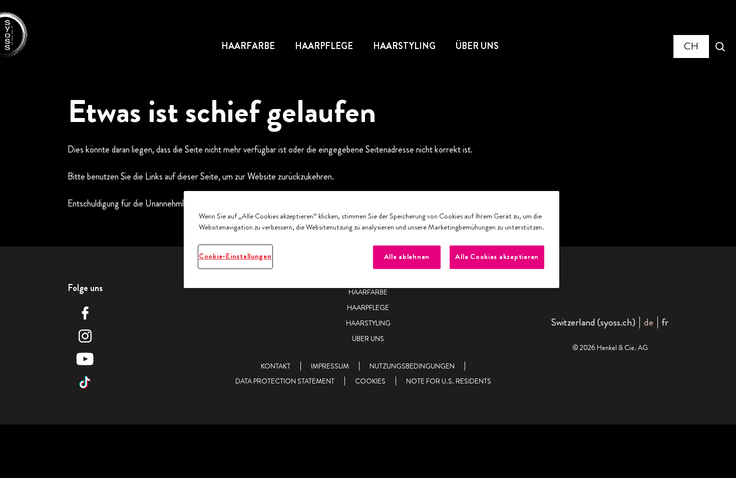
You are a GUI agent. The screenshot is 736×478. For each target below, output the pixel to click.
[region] (371, 239)
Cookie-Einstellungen (235, 256)
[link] (665, 322)
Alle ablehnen (407, 257)
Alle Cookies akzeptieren (497, 257)
